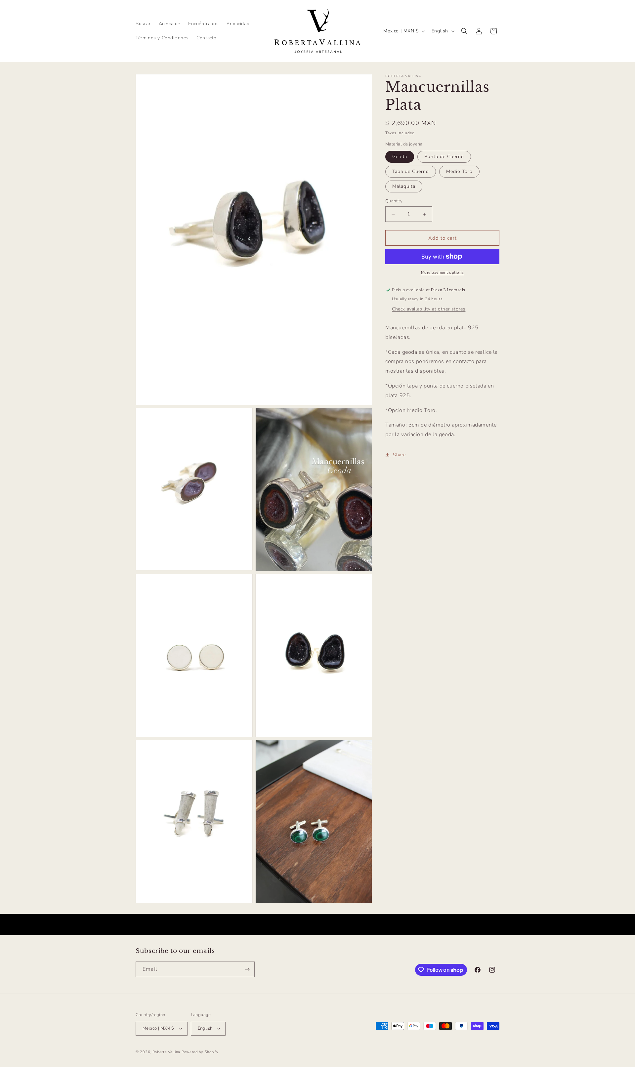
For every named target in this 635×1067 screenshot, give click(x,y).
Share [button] (399, 455)
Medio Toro (459, 171)
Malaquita (403, 186)
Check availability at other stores (428, 309)
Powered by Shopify (200, 1051)
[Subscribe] (247, 969)
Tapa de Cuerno (410, 171)
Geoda (399, 156)
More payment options (442, 272)
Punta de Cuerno (444, 156)
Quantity (393, 201)
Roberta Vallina (166, 1051)
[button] (464, 31)
